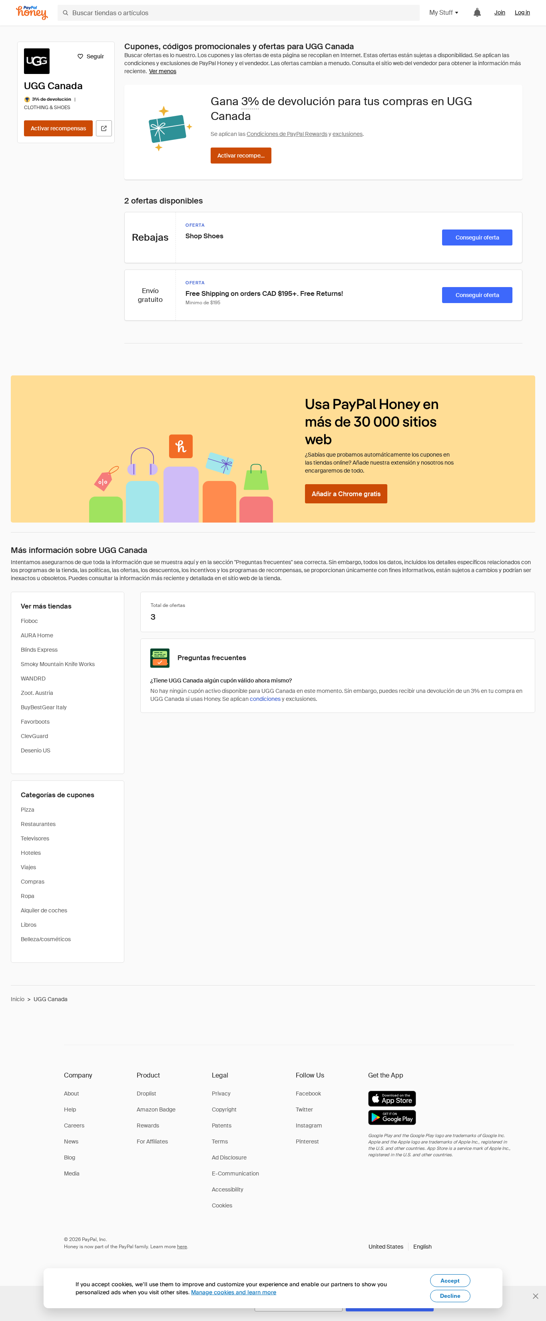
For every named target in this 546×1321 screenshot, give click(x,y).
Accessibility (227, 1189)
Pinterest (307, 1141)
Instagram (309, 1125)
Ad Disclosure (229, 1157)
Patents (221, 1125)
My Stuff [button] (441, 12)
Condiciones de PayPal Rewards (287, 134)
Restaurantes (38, 824)
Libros (28, 924)
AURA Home (37, 635)
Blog (69, 1157)
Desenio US (35, 750)
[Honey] (32, 13)
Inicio (17, 999)
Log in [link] (522, 12)
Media (72, 1173)
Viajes (28, 867)
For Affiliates (152, 1141)
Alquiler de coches (44, 910)
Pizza (27, 809)
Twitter (304, 1109)
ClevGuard (34, 736)
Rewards (148, 1125)
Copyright (224, 1109)
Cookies (222, 1205)
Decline (450, 1296)
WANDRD (33, 678)
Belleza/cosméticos (46, 939)
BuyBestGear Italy (44, 707)
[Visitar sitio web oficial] (104, 128)
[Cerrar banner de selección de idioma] (535, 1296)
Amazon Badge (156, 1109)
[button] (400, 1247)
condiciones (265, 698)
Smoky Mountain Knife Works (58, 664)
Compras (32, 881)
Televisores (35, 838)
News (71, 1141)
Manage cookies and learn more (233, 1292)
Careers (74, 1125)
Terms (220, 1141)
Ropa (27, 896)
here (182, 1246)
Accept (450, 1280)
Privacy (221, 1093)
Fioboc (29, 621)
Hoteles (31, 852)
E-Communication (235, 1173)
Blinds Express (39, 649)
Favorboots (35, 721)
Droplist (146, 1093)
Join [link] (499, 12)
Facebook (308, 1093)
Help (70, 1109)
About (71, 1093)
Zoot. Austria (37, 692)
